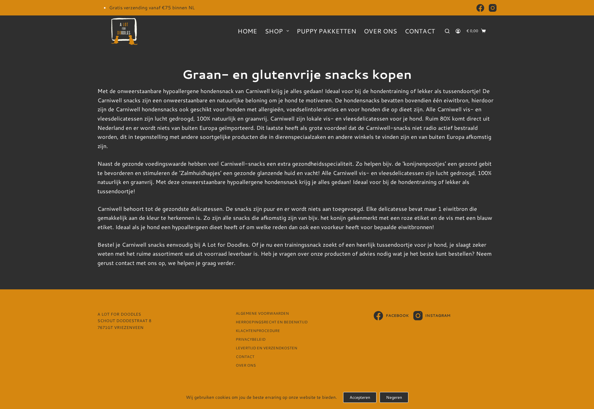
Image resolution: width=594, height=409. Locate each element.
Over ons (380, 31)
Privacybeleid (250, 339)
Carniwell (257, 91)
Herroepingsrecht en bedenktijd (272, 322)
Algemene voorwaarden (262, 313)
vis (449, 218)
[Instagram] (493, 8)
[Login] (458, 31)
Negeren (394, 397)
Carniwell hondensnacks (147, 109)
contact (125, 263)
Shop (274, 31)
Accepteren (360, 397)
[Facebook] (480, 8)
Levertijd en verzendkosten (266, 348)
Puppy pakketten (326, 31)
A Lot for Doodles (225, 245)
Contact (420, 31)
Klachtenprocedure (258, 330)
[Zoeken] (447, 31)
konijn (338, 218)
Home (247, 31)
